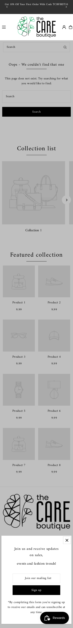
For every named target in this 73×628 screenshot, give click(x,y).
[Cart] (70, 27)
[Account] (64, 27)
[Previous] (7, 7)
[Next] (66, 7)
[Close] (67, 540)
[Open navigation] (7, 27)
